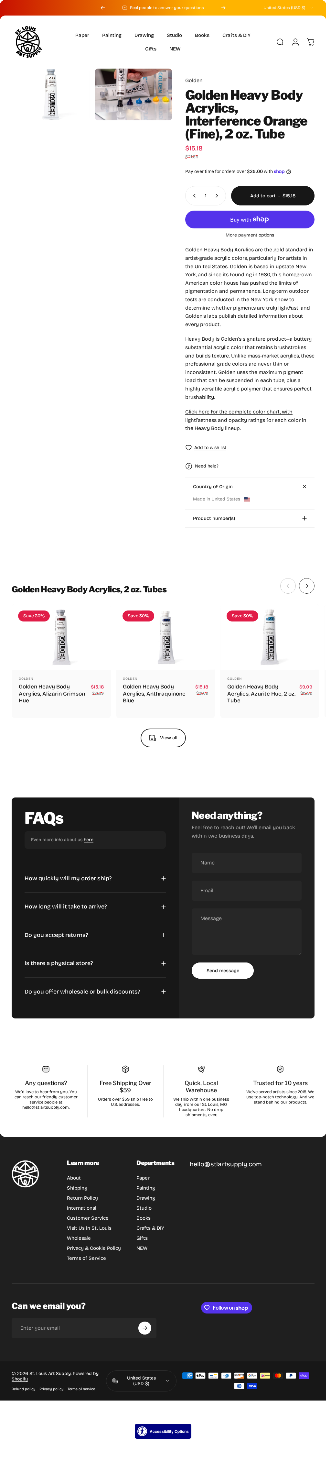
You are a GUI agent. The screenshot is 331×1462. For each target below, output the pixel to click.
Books (143, 1218)
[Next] (223, 8)
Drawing (145, 1198)
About (74, 1178)
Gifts (142, 1238)
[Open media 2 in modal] (134, 94)
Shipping (77, 1188)
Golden (194, 80)
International (81, 1208)
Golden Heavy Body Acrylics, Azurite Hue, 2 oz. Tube (261, 693)
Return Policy (82, 1198)
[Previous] (103, 8)
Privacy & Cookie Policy (94, 1248)
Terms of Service (86, 1258)
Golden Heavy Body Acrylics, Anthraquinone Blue (154, 693)
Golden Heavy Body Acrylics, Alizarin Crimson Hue (52, 693)
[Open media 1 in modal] (51, 94)
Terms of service (81, 1389)
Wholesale (79, 1238)
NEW (141, 1248)
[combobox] (289, 8)
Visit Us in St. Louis (89, 1228)
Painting (145, 1188)
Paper (143, 1178)
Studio (144, 1208)
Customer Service (88, 1218)
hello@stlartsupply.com (45, 1107)
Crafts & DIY (150, 1228)
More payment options (250, 235)
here (88, 840)
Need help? (207, 466)
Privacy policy (51, 1389)
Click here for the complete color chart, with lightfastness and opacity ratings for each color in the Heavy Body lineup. (245, 420)
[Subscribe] (144, 1328)
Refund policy (24, 1389)
